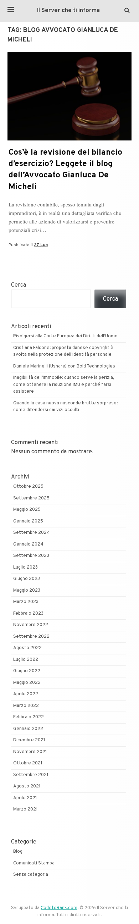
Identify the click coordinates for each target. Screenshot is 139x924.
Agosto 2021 (27, 786)
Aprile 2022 (25, 694)
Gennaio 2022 (28, 729)
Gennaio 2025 (28, 521)
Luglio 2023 (25, 567)
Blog (17, 851)
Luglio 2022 (25, 660)
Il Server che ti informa (68, 11)
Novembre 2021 (30, 752)
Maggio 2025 (27, 510)
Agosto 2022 (27, 648)
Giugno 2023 (26, 579)
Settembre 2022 (31, 637)
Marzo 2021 (25, 809)
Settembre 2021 (30, 775)
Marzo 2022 (26, 706)
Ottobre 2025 (28, 486)
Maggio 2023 (26, 590)
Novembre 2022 (30, 625)
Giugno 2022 (26, 671)
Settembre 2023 (31, 556)
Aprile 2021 (25, 798)
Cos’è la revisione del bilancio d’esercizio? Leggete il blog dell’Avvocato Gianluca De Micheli (65, 170)
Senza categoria (30, 875)
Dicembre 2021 (29, 740)
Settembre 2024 (31, 533)
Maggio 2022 (27, 683)
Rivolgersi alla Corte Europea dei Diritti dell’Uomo (65, 336)
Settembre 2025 (31, 498)
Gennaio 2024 (28, 544)
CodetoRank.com (59, 908)
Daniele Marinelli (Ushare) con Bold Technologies (64, 366)
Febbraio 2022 (28, 717)
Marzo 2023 (25, 602)
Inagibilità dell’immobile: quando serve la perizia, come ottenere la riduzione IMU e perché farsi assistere (63, 384)
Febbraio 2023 (28, 613)
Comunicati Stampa (34, 863)
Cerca (18, 285)
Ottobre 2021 (27, 763)
